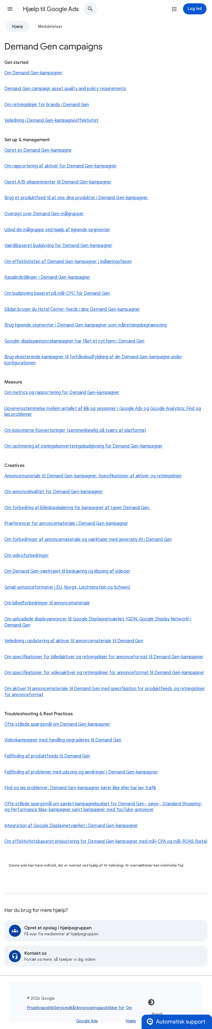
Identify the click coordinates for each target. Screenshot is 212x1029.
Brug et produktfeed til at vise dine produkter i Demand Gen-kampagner (76, 198)
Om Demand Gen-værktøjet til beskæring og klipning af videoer (67, 571)
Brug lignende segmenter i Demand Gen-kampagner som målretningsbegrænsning (85, 325)
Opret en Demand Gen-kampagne (37, 150)
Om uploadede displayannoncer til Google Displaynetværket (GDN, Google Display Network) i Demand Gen (97, 622)
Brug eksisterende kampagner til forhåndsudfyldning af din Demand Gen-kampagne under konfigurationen (93, 360)
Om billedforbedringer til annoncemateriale (47, 603)
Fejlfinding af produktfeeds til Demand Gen (47, 756)
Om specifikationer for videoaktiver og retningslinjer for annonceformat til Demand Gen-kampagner (104, 672)
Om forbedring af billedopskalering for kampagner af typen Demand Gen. (77, 507)
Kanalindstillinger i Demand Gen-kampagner (47, 277)
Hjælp (17, 26)
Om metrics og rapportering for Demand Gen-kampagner (61, 392)
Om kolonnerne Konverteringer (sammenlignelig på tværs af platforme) (75, 430)
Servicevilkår (65, 1007)
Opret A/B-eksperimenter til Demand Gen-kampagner (58, 182)
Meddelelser (50, 26)
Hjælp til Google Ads (51, 9)
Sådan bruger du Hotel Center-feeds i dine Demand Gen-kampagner (72, 309)
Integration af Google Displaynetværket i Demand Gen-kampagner (71, 825)
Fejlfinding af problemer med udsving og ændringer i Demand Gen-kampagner (81, 772)
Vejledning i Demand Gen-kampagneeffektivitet (51, 120)
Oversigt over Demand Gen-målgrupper (44, 214)
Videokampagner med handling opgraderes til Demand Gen (62, 740)
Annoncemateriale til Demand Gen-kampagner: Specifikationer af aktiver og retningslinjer (93, 476)
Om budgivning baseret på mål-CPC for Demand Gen (57, 293)
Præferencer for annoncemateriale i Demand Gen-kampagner (66, 523)
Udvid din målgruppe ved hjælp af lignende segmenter (57, 230)
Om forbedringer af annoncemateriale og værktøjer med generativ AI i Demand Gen (88, 539)
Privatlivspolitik (40, 1007)
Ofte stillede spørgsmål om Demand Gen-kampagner (57, 724)
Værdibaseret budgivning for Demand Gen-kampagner (58, 245)
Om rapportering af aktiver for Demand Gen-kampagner (60, 166)
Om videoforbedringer (26, 555)
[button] (10, 8)
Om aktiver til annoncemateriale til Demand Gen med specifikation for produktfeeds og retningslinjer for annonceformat (104, 692)
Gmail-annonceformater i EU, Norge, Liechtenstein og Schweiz (67, 587)
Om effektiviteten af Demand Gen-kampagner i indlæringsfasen (68, 261)
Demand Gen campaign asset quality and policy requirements (65, 88)
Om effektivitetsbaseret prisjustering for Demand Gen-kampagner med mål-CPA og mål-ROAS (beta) (105, 841)
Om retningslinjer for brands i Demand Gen (46, 104)
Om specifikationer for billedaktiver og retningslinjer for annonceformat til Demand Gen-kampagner (103, 657)
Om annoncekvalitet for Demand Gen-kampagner (53, 491)
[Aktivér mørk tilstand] (151, 1002)
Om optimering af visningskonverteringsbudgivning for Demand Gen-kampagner (83, 446)
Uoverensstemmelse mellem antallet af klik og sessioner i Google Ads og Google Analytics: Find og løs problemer (102, 411)
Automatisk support (180, 1021)
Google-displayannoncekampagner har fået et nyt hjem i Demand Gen (74, 341)
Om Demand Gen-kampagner (33, 73)
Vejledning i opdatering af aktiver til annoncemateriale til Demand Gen (73, 641)
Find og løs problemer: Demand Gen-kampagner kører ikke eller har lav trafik (80, 788)
